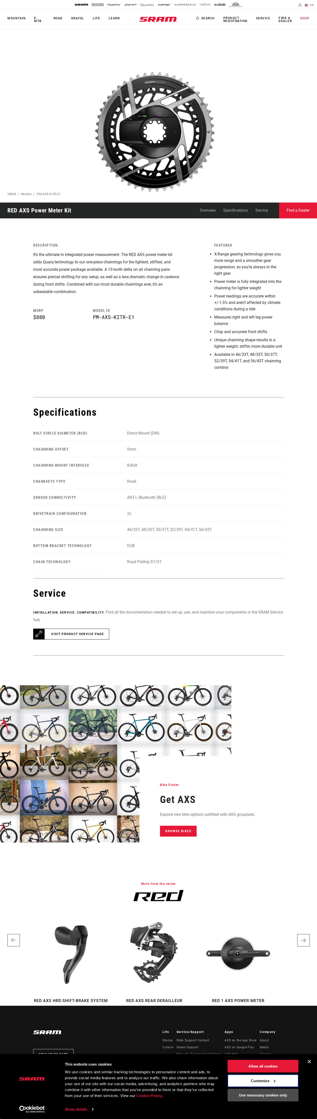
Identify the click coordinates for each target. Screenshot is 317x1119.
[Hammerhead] (185, 4)
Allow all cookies (263, 1066)
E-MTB (38, 19)
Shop (305, 18)
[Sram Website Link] (158, 19)
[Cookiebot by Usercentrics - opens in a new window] (32, 1109)
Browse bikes (178, 831)
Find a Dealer (285, 19)
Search (208, 18)
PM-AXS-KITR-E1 (49, 194)
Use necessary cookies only (263, 1095)
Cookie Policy (149, 1096)
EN (311, 5)
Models (26, 194)
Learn (114, 18)
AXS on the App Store (241, 1040)
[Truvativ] (114, 5)
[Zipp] (130, 4)
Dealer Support (188, 1047)
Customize (260, 1080)
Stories (167, 1040)
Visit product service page (77, 634)
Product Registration (235, 19)
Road (58, 18)
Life (96, 18)
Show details (76, 1109)
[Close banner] (309, 1061)
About (264, 1040)
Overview (208, 210)
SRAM (11, 194)
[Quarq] (147, 4)
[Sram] (81, 5)
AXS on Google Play (239, 1047)
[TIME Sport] (164, 4)
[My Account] (300, 5)
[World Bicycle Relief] (235, 4)
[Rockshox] (98, 4)
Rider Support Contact (193, 1040)
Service (263, 18)
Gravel (77, 18)
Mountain (16, 18)
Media (264, 1047)
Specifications (235, 210)
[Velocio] (205, 4)
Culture (167, 1047)
